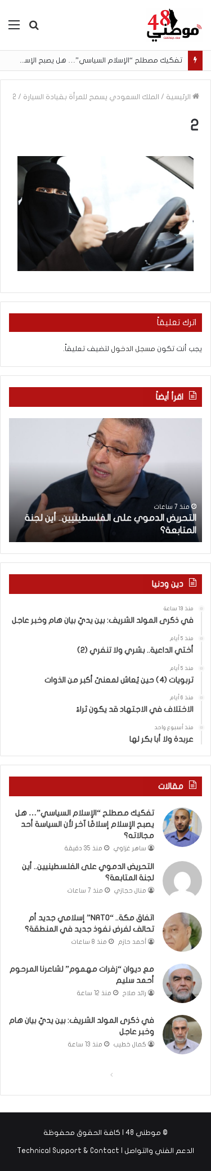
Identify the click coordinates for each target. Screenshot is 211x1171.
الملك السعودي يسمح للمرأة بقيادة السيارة (91, 97)
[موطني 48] (174, 25)
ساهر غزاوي (130, 848)
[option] (105, 480)
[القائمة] (14, 29)
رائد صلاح (134, 993)
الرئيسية (179, 97)
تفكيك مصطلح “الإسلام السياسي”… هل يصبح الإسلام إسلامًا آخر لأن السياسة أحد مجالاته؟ (84, 824)
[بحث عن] (33, 29)
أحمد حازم (132, 942)
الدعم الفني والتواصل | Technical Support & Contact (105, 1151)
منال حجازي (130, 891)
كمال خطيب (130, 1044)
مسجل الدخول (133, 349)
